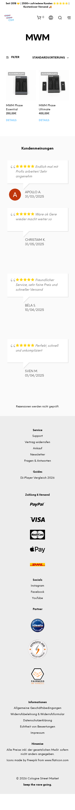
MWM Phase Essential (14, 107)
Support (37, 436)
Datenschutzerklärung (37, 720)
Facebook (37, 592)
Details (11, 120)
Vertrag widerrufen (37, 442)
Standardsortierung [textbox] (48, 57)
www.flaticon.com (57, 760)
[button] (40, 17)
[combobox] (50, 58)
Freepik (32, 760)
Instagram (37, 585)
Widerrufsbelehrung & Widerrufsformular (37, 714)
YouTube (37, 598)
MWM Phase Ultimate (47, 107)
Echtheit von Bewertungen (37, 726)
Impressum (38, 733)
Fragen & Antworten (37, 460)
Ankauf (37, 448)
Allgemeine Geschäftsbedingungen (37, 708)
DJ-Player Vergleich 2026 (37, 477)
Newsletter (37, 454)
